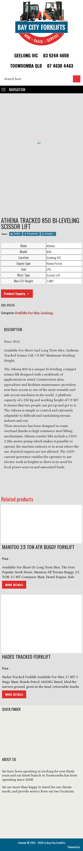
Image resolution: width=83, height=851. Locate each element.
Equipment (11, 738)
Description (13, 329)
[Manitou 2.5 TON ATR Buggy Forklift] (41, 524)
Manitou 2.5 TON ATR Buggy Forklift (38, 546)
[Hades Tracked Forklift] (41, 624)
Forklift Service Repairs (20, 744)
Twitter (16, 233)
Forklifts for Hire (15, 722)
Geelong (47, 313)
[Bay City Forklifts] (41, 47)
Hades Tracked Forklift (26, 656)
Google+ (49, 233)
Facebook (32, 233)
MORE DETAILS (14, 585)
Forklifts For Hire (27, 313)
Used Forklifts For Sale (20, 733)
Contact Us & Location (20, 749)
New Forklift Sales (16, 727)
